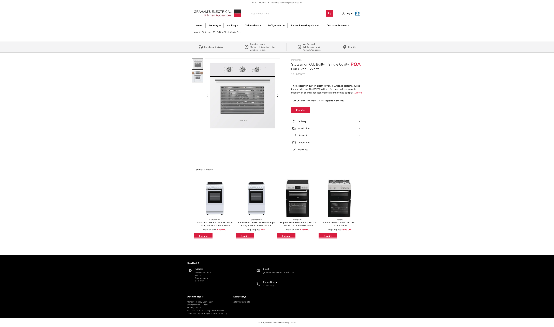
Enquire (300, 110)
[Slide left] (207, 95)
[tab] (204, 169)
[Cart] (358, 13)
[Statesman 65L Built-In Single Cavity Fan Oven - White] (197, 64)
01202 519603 (259, 2)
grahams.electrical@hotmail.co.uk (286, 2)
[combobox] (290, 13)
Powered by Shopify (287, 323)
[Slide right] (277, 95)
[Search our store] (329, 13)
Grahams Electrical (272, 323)
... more (358, 92)
